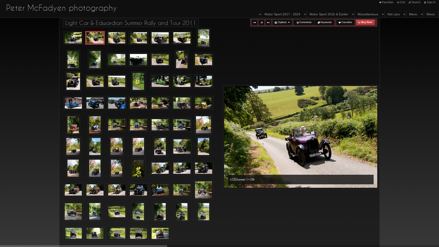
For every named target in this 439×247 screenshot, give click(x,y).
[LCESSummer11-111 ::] (160, 38)
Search (416, 2)
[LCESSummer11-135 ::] (203, 59)
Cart (402, 2)
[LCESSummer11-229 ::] (73, 211)
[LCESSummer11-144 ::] (138, 81)
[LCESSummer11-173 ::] (116, 125)
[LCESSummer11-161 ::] (160, 103)
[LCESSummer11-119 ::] (203, 37)
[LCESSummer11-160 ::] (138, 103)
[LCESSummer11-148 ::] (181, 81)
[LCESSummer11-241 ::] (116, 211)
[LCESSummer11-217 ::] (138, 190)
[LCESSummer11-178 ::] (160, 125)
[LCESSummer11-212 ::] (73, 190)
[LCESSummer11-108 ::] (138, 38)
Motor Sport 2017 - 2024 (282, 14)
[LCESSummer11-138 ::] (73, 81)
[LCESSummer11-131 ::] (181, 59)
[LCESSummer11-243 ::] (138, 211)
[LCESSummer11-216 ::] (116, 190)
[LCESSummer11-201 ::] (95, 168)
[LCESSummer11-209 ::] (181, 168)
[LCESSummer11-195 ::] (181, 146)
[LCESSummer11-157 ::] (116, 103)
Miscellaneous (368, 14)
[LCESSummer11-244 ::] (160, 211)
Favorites (387, 2)
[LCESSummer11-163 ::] (181, 103)
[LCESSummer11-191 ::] (138, 146)
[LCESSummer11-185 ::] (73, 146)
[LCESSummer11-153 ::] (203, 81)
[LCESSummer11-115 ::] (181, 38)
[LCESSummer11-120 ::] (73, 59)
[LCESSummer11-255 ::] (116, 233)
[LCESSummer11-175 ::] (138, 125)
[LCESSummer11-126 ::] (116, 59)
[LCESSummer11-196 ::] (203, 146)
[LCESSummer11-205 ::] (138, 168)
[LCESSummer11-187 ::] (95, 146)
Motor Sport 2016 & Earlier (329, 14)
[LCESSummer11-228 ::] (203, 190)
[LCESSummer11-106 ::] (95, 38)
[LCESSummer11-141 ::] (95, 81)
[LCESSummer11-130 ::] (160, 59)
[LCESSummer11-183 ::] (203, 124)
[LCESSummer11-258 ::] (160, 233)
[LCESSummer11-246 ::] (181, 211)
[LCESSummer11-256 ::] (138, 233)
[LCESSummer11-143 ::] (116, 81)
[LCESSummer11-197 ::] (73, 168)
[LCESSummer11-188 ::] (116, 146)
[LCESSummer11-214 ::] (95, 190)
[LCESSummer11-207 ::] (160, 168)
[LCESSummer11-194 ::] (160, 146)
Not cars (394, 14)
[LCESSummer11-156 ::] (95, 103)
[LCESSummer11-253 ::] (95, 233)
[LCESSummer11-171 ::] (95, 124)
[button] (254, 22)
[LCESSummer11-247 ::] (203, 211)
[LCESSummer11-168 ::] (73, 124)
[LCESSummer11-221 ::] (181, 190)
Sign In (431, 2)
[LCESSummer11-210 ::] (203, 168)
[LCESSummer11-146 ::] (160, 81)
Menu (413, 14)
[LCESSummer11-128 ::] (138, 59)
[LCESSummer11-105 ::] (73, 38)
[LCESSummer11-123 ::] (95, 59)
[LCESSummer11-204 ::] (116, 168)
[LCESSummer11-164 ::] (203, 103)
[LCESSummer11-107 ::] (116, 38)
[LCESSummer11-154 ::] (73, 103)
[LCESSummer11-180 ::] (181, 125)
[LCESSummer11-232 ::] (95, 211)
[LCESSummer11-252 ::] (73, 233)
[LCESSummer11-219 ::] (160, 190)
